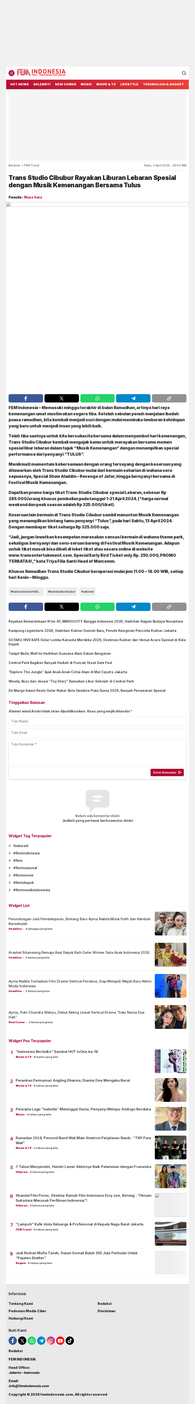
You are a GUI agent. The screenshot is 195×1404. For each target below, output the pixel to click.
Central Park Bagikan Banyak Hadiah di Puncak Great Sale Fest (60, 663)
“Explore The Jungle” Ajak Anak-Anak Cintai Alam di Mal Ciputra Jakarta (68, 672)
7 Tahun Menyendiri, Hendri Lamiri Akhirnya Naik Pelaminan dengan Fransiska (83, 1166)
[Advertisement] (97, 33)
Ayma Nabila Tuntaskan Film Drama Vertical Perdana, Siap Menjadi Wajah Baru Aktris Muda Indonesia (80, 983)
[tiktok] (70, 1340)
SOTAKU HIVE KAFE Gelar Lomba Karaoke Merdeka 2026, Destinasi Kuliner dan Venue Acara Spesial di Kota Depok (97, 642)
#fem (18, 860)
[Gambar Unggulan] (97, 297)
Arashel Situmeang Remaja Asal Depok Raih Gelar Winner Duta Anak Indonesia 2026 (79, 952)
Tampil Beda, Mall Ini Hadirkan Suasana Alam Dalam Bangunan (60, 653)
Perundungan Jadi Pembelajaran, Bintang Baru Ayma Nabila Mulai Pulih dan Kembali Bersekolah (79, 921)
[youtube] (60, 1340)
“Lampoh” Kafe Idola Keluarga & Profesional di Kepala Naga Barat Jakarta (79, 1224)
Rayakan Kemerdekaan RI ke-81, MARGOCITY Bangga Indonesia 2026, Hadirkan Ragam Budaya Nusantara (96, 621)
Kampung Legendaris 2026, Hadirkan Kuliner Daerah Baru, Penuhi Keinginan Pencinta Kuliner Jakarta (92, 631)
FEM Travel (31, 165)
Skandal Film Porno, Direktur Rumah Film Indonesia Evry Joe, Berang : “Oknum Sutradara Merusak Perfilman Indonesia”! (83, 1197)
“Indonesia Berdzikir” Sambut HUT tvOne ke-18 (57, 1051)
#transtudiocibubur (61, 591)
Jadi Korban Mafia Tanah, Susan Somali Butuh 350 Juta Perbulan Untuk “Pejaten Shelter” (77, 1255)
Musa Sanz (33, 197)
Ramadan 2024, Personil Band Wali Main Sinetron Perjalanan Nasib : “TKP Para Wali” (83, 1140)
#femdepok (23, 882)
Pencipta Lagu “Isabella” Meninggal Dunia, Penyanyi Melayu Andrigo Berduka (83, 1109)
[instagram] (51, 1340)
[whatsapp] (97, 398)
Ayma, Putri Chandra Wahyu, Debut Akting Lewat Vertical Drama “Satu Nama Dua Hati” (76, 1014)
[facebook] (26, 398)
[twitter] (61, 398)
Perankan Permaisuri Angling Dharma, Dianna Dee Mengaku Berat (73, 1080)
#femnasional (25, 868)
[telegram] (133, 398)
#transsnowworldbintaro (27, 591)
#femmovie (23, 875)
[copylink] (169, 398)
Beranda (14, 165)
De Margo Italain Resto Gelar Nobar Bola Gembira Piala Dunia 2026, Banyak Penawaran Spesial (87, 690)
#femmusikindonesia (31, 890)
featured (87, 591)
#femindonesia (26, 853)
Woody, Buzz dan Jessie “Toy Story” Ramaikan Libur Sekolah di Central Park (71, 681)
